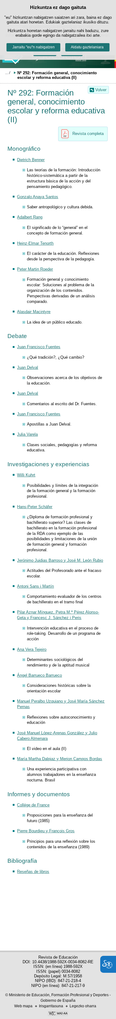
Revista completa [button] (88, 133)
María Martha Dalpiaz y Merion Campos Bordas (59, 758)
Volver (100, 90)
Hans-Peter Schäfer (34, 506)
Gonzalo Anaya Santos (37, 196)
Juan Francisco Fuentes (38, 346)
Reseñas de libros (33, 871)
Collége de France (33, 805)
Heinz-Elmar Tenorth (35, 243)
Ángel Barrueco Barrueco (39, 675)
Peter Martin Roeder (35, 269)
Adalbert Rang (29, 217)
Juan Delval (27, 367)
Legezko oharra (83, 1006)
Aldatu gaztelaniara (87, 47)
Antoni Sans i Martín (35, 586)
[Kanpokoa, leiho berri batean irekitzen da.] (58, 1014)
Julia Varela (27, 434)
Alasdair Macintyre (33, 311)
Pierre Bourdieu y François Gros (46, 831)
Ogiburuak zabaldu (7, 73)
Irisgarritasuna (51, 1006)
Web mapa (23, 1006)
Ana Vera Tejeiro (31, 649)
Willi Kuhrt (26, 475)
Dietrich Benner (31, 159)
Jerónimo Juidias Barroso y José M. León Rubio (60, 560)
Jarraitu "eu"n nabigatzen (33, 47)
